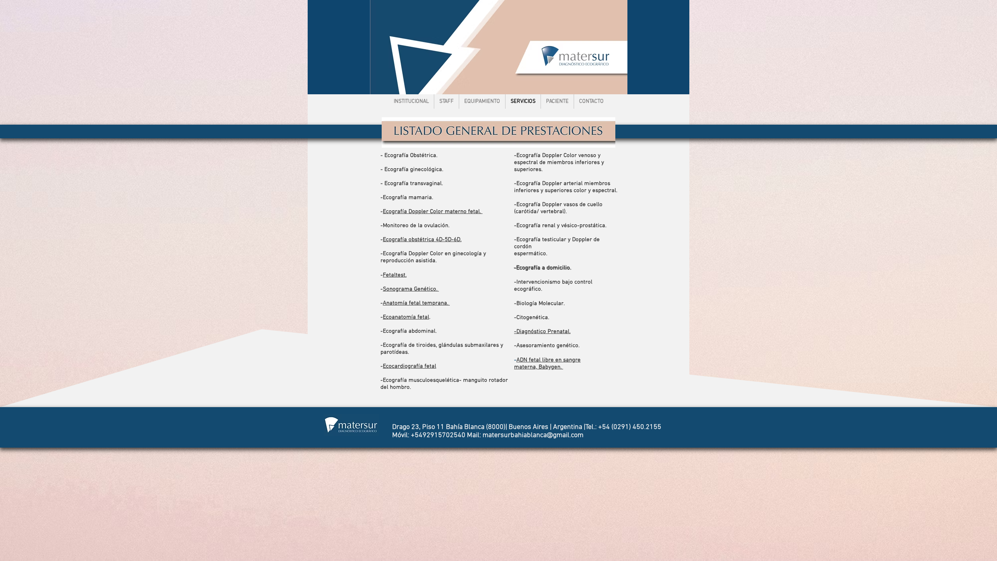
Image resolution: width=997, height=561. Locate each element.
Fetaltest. (395, 275)
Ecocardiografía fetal (409, 366)
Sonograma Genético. (411, 289)
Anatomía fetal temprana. (416, 303)
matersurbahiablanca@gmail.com (533, 435)
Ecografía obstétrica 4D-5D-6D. (422, 239)
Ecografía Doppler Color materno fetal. (433, 211)
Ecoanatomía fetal (406, 317)
